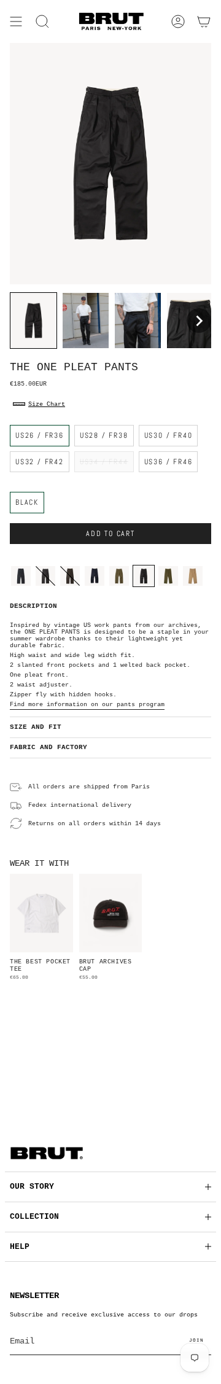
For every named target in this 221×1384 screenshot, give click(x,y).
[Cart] (203, 21)
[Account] (178, 21)
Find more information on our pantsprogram (87, 704)
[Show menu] (16, 21)
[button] (42, 21)
